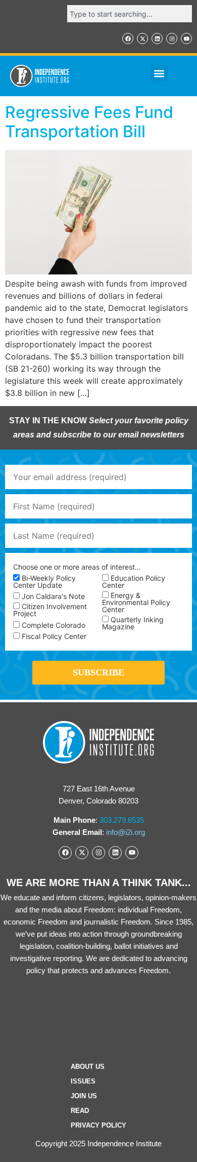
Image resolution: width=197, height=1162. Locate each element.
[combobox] (129, 13)
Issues (83, 1081)
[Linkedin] (157, 38)
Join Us (84, 1096)
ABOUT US (88, 1066)
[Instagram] (171, 38)
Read (80, 1110)
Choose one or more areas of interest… (77, 567)
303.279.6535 (122, 820)
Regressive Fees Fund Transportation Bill (89, 121)
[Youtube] (186, 38)
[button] (159, 73)
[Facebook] (127, 38)
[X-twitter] (142, 38)
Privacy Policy (98, 1125)
